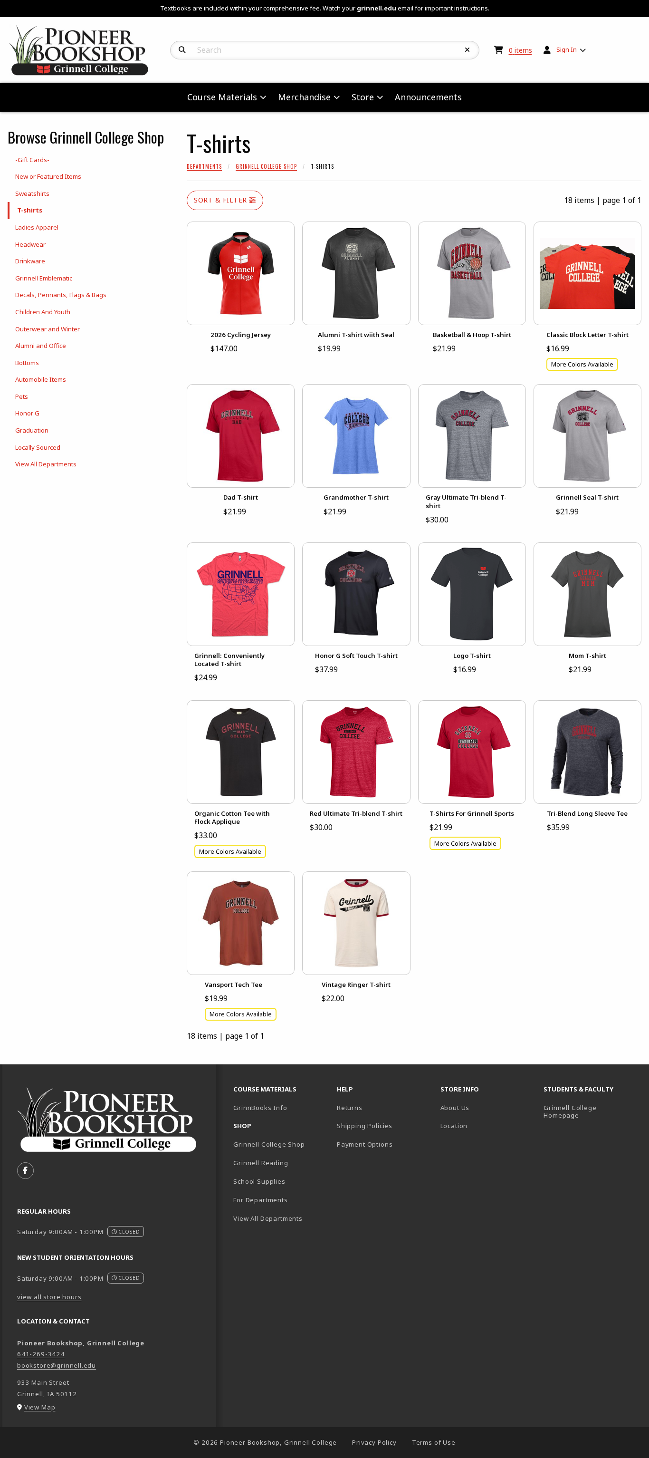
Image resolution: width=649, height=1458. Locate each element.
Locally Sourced (37, 447)
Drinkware (30, 261)
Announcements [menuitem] (428, 97)
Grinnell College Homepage (591, 1111)
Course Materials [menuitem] (222, 97)
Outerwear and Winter (47, 329)
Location (454, 1125)
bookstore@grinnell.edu (56, 1365)
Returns (350, 1107)
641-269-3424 (41, 1354)
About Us (455, 1107)
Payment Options (364, 1144)
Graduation (31, 430)
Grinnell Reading (260, 1163)
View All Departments (45, 464)
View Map (40, 1407)
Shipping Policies (364, 1125)
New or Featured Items (48, 176)
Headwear (30, 244)
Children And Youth (42, 312)
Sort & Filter (221, 199)
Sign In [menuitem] (566, 49)
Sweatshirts (32, 193)
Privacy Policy (374, 1442)
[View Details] (241, 273)
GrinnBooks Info (281, 1107)
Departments (204, 166)
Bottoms (27, 362)
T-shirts (29, 210)
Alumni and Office (40, 345)
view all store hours (49, 1297)
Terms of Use (434, 1442)
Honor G (27, 413)
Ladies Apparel (36, 227)
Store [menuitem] (363, 97)
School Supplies (259, 1181)
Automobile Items (40, 379)
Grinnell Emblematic (43, 278)
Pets (21, 396)
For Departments (260, 1200)
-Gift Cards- (32, 159)
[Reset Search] (467, 50)
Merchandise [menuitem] (304, 97)
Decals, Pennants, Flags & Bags (60, 294)
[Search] (182, 50)
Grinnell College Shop (266, 166)
